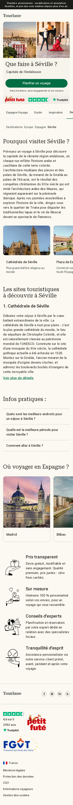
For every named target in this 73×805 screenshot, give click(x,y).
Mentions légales (14, 770)
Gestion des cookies (16, 795)
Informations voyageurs (18, 789)
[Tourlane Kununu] (67, 694)
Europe (28, 127)
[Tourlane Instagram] (52, 694)
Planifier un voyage (37, 83)
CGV (6, 782)
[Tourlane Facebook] (44, 694)
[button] (12, 15)
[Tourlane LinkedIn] (59, 694)
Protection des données (18, 776)
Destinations (14, 127)
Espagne (40, 127)
